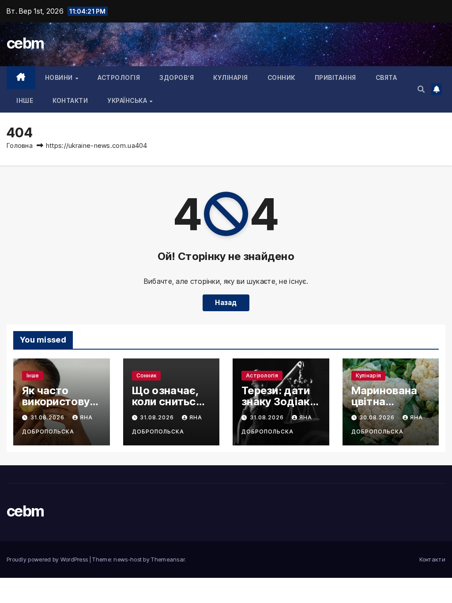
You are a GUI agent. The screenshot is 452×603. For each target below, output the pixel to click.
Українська (128, 100)
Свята (386, 77)
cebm (25, 43)
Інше (24, 100)
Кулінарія (230, 77)
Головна (20, 145)
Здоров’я (176, 77)
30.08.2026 (378, 417)
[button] (421, 89)
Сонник (281, 77)
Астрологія (119, 77)
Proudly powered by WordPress (48, 559)
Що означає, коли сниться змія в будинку (170, 401)
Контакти (70, 100)
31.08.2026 (48, 417)
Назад (226, 302)
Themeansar (168, 559)
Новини (60, 77)
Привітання (335, 77)
